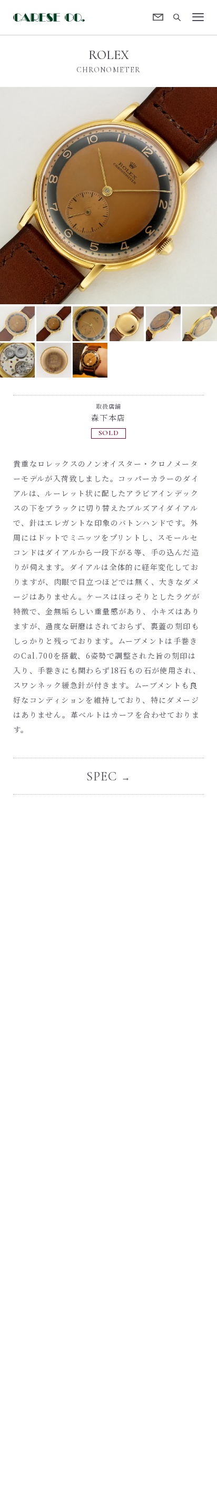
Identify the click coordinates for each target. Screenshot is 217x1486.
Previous (54, 195)
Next (162, 195)
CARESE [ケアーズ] (50, 17)
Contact (158, 17)
